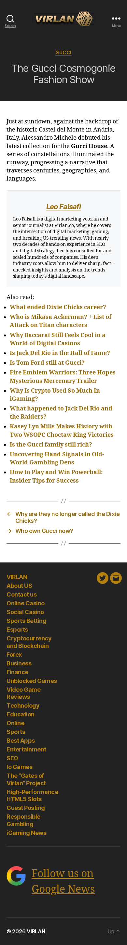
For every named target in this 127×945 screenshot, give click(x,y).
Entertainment (26, 749)
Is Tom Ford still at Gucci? (47, 363)
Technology (23, 705)
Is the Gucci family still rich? (51, 444)
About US (19, 585)
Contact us (21, 594)
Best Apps (21, 740)
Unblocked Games (32, 680)
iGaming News (26, 832)
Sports (16, 731)
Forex (14, 654)
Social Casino (25, 612)
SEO (12, 758)
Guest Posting (26, 807)
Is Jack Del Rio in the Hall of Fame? (60, 353)
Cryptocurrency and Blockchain (29, 642)
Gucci (63, 52)
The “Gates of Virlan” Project (26, 779)
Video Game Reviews (23, 693)
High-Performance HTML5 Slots (32, 795)
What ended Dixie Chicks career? (58, 307)
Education (21, 714)
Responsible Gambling (23, 820)
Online (15, 723)
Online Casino (26, 603)
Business (19, 663)
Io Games (19, 766)
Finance (17, 672)
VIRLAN (17, 576)
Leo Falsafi (63, 206)
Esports (17, 629)
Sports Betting (26, 620)
